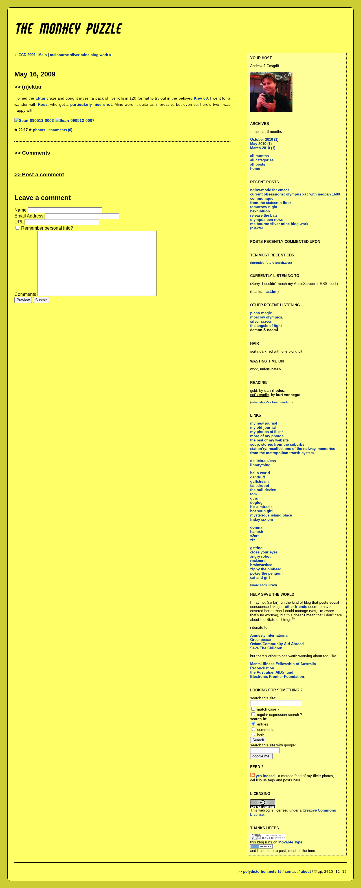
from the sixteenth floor (270, 203)
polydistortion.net (258, 871)
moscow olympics (266, 317)
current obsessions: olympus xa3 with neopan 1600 (295, 194)
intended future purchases (271, 262)
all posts (257, 164)
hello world (260, 473)
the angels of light (266, 326)
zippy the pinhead (265, 569)
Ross (43, 104)
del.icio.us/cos (263, 461)
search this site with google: (273, 745)
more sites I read (263, 585)
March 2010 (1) (262, 148)
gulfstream (259, 481)
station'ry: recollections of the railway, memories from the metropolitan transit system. (292, 451)
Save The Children (266, 648)
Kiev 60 (201, 98)
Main (42, 55)
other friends (296, 607)
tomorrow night (263, 207)
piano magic (261, 313)
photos (39, 130)
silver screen (261, 321)
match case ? (268, 709)
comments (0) (60, 130)
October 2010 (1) (264, 139)
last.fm (270, 291)
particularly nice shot (91, 104)
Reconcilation (262, 668)
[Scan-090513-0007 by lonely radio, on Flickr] (74, 120)
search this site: (263, 698)
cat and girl (260, 577)
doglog (256, 502)
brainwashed (261, 565)
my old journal (263, 427)
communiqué (261, 198)
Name (20, 210)
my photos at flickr (266, 432)
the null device (263, 490)
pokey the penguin (266, 573)
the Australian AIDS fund (271, 672)
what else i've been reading (271, 402)
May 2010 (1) (261, 144)
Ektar (40, 98)
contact (291, 871)
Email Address (28, 216)
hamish (256, 531)
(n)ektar (256, 228)
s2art (254, 536)
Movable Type (290, 842)
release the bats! (264, 215)
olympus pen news (266, 219)
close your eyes (264, 552)
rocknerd (258, 561)
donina (256, 527)
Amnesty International (269, 635)
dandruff (257, 477)
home (255, 168)
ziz (252, 540)
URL (18, 221)
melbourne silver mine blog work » (80, 55)
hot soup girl (261, 511)
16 (279, 871)
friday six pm (261, 519)
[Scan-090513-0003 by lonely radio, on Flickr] (34, 120)
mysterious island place (271, 515)
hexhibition (260, 211)
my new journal (263, 423)
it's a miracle (261, 507)
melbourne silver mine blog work (279, 224)
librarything (260, 465)
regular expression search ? (279, 715)
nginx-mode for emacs (269, 190)
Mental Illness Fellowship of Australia (283, 664)
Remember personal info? (47, 228)
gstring (256, 548)
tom (253, 494)
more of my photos (266, 436)
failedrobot (259, 485)
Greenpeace (260, 640)
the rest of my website (269, 440)
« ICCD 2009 (24, 55)
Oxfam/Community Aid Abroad (277, 644)
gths (254, 498)
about (306, 871)
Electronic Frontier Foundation (277, 676)
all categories (262, 160)
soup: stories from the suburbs (277, 444)
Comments (25, 294)
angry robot (260, 556)
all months (259, 156)
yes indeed (265, 776)
